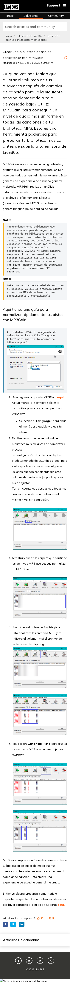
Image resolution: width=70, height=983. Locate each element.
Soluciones (31, 15)
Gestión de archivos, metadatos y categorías (33, 37)
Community (56, 15)
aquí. (61, 904)
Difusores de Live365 (29, 36)
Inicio (10, 15)
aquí (60, 397)
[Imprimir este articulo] (65, 57)
